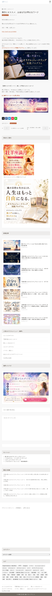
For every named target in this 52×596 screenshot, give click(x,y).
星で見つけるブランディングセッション (15, 456)
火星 (4, 577)
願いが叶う (8, 579)
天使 (8, 574)
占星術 (4, 574)
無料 (7, 577)
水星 (38, 574)
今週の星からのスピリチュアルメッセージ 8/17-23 (16, 485)
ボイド (42, 570)
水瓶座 (42, 574)
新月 (23, 574)
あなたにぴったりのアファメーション (13, 354)
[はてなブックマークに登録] (9, 118)
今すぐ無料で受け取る (9, 410)
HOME (4, 9)
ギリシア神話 (5, 570)
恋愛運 (18, 574)
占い (39, 572)
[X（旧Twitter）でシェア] (3, 118)
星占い (29, 574)
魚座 (40, 579)
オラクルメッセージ (21, 568)
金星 (4, 579)
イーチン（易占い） (8, 350)
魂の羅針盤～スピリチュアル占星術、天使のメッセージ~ (25, 579)
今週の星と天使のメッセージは (22, 572)
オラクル (4, 568)
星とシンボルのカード (9, 343)
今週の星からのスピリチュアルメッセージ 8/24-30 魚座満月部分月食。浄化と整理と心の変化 (25, 480)
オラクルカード (11, 568)
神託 (21, 577)
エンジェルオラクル (8, 335)
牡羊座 (11, 577)
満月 (46, 574)
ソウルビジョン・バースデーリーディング (16, 458)
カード (28, 568)
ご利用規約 (18, 508)
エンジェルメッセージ (40, 565)
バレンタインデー (20, 570)
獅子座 (16, 577)
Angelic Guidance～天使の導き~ (10, 565)
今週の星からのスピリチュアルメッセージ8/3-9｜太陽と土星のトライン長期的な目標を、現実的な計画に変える (25, 494)
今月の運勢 (11, 572)
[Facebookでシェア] (6, 118)
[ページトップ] (49, 593)
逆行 (45, 577)
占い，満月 (44, 572)
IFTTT (20, 565)
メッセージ (5, 572)
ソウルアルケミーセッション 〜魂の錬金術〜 (16, 461)
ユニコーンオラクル (8, 346)
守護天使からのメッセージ (10, 339)
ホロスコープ (11, 9)
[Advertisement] (26, 430)
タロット (12, 570)
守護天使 (13, 574)
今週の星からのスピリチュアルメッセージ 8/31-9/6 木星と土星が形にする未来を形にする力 (25, 475)
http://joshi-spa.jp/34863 (9, 31)
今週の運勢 (33, 572)
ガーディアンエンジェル (37, 568)
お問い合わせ (26, 508)
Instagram (25, 565)
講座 (42, 577)
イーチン (31, 565)
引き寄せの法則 (7, 358)
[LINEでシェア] (15, 118)
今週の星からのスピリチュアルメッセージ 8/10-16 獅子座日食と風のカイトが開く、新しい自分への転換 (25, 489)
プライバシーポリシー (7, 508)
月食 (34, 574)
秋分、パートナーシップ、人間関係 (31, 577)
